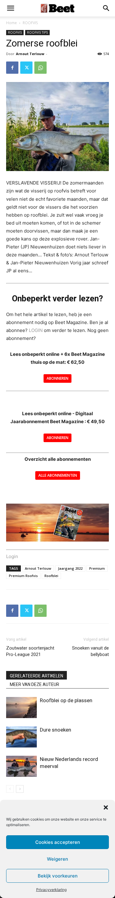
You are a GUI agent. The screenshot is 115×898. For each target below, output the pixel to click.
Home (11, 22)
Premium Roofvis (23, 575)
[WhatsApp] (40, 67)
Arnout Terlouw (30, 53)
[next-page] (20, 789)
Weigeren (57, 859)
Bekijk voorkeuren (58, 876)
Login (12, 556)
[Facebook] (12, 67)
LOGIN (36, 330)
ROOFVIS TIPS (37, 32)
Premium (97, 568)
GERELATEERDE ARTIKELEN (36, 675)
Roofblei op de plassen (66, 700)
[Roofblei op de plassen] (21, 707)
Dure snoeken (55, 730)
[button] (106, 807)
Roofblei (51, 575)
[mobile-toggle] (10, 8)
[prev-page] (10, 789)
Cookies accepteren (57, 842)
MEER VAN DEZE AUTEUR (34, 684)
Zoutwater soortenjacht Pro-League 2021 (30, 651)
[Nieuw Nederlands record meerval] (21, 766)
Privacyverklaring (51, 889)
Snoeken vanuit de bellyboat (90, 651)
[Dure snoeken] (21, 736)
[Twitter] (26, 67)
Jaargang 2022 (70, 568)
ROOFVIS (30, 22)
